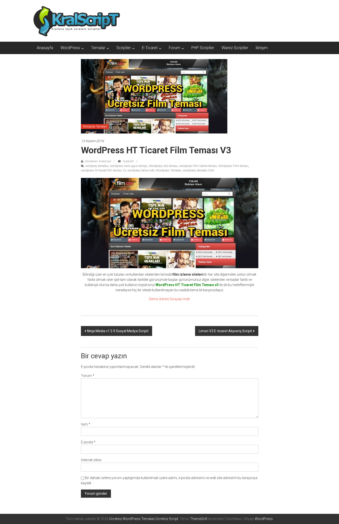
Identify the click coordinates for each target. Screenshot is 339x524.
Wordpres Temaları (95, 126)
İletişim (262, 47)
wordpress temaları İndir (198, 170)
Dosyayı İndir (180, 299)
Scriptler (123, 47)
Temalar (98, 47)
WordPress (70, 47)
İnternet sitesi (91, 460)
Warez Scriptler (235, 47)
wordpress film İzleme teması (198, 166)
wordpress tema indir (140, 170)
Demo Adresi (159, 299)
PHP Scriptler (202, 47)
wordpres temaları (96, 166)
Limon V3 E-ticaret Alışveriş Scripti (225, 331)
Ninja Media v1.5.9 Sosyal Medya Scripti (117, 331)
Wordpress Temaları (168, 170)
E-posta (88, 442)
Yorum (87, 376)
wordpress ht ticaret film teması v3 (103, 170)
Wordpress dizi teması (163, 166)
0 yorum (128, 161)
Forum (174, 47)
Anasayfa (45, 47)
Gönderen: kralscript (97, 161)
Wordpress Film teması (233, 166)
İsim (85, 424)
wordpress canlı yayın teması (128, 166)
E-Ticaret (150, 47)
